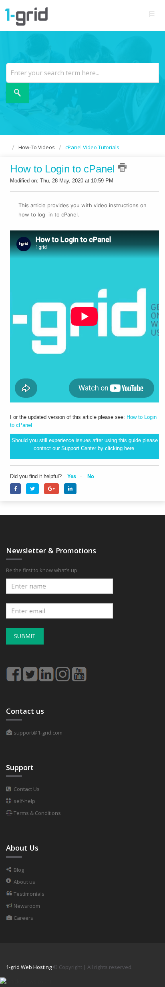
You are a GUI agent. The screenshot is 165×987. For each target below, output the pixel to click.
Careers (22, 917)
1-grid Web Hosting (29, 967)
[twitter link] (30, 670)
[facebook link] (13, 670)
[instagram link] (62, 670)
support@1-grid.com (37, 732)
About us (23, 881)
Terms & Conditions (36, 813)
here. (130, 448)
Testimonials (28, 893)
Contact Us (26, 789)
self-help (23, 801)
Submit (25, 636)
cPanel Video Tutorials (92, 147)
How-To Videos (36, 147)
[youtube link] (79, 670)
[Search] (17, 93)
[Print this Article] (122, 167)
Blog (18, 869)
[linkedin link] (46, 670)
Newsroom (26, 905)
